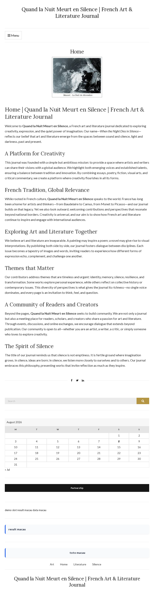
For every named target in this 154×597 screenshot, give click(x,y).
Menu (14, 35)
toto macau (77, 552)
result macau (24, 510)
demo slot (11, 510)
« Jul (7, 469)
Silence (96, 564)
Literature (80, 564)
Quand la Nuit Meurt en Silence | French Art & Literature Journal (77, 12)
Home (64, 564)
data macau (39, 510)
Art (52, 564)
